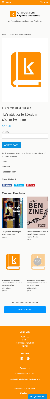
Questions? (38, 397)
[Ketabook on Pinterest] (28, 359)
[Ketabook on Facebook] (21, 359)
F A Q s (25, 340)
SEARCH (25, 346)
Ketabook (31, 388)
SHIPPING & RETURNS (25, 343)
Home (4, 34)
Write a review (25, 309)
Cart (46, 2)
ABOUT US (25, 337)
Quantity (5, 131)
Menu (8, 2)
